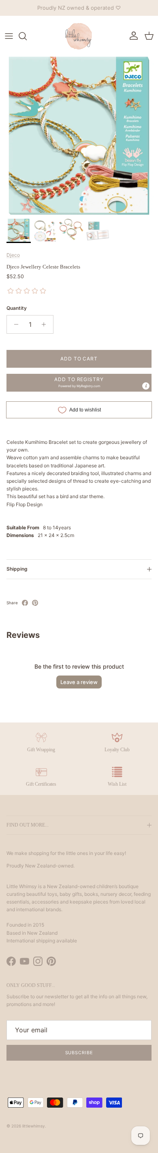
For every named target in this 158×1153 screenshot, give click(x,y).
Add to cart (79, 359)
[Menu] (9, 36)
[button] (79, 383)
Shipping (17, 569)
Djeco (13, 255)
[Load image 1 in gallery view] (79, 136)
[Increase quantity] (46, 324)
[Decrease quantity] (14, 324)
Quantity (16, 308)
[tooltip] (145, 386)
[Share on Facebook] (25, 603)
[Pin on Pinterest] (35, 603)
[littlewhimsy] (79, 36)
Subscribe (79, 1052)
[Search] (27, 36)
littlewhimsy (33, 1125)
